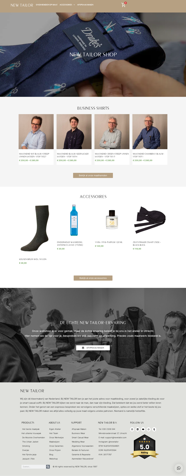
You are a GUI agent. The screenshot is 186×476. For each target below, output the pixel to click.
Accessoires (66, 5)
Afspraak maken (85, 5)
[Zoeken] (48, 467)
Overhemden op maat (46, 5)
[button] (178, 468)
